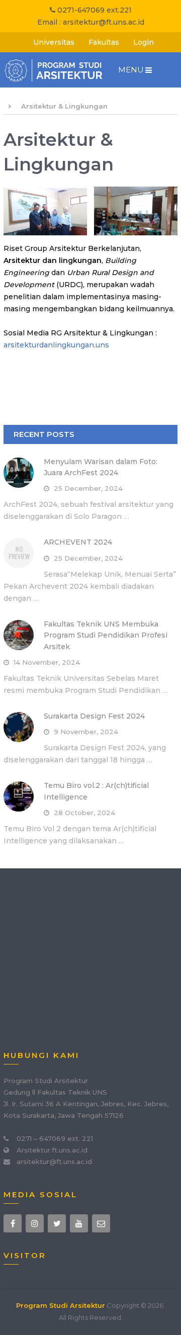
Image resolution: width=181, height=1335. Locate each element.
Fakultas (103, 42)
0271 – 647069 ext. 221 (55, 1138)
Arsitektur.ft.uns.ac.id (52, 1150)
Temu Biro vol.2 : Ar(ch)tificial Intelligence (96, 791)
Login (143, 42)
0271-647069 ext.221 (93, 10)
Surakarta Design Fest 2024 (94, 716)
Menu (131, 69)
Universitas (53, 42)
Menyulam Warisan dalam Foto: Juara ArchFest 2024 (100, 467)
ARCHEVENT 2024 (78, 542)
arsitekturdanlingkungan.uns (56, 344)
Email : (50, 22)
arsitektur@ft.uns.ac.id (103, 22)
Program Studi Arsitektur (60, 1305)
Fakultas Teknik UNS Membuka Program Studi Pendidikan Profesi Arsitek (105, 635)
